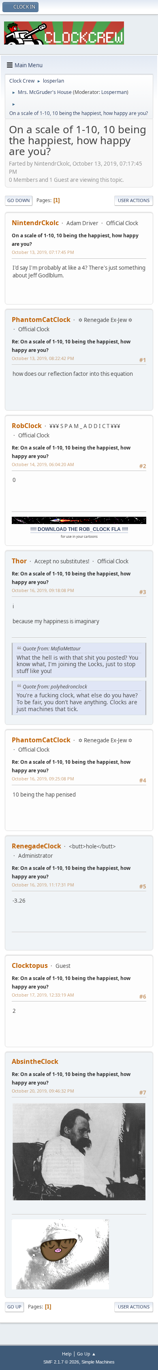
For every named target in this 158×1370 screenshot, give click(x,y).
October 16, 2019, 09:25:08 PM (43, 779)
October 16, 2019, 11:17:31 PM (43, 885)
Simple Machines (98, 1361)
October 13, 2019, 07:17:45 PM (43, 252)
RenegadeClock (36, 846)
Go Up (14, 1307)
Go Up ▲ (86, 1354)
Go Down (18, 200)
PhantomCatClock (41, 319)
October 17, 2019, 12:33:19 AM (43, 995)
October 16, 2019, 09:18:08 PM (43, 590)
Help (67, 1354)
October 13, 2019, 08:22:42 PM (43, 358)
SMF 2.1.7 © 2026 (61, 1361)
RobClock (27, 425)
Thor (19, 560)
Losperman (114, 92)
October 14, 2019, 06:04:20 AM (43, 464)
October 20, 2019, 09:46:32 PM (43, 1091)
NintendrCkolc (35, 222)
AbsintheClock (35, 1061)
